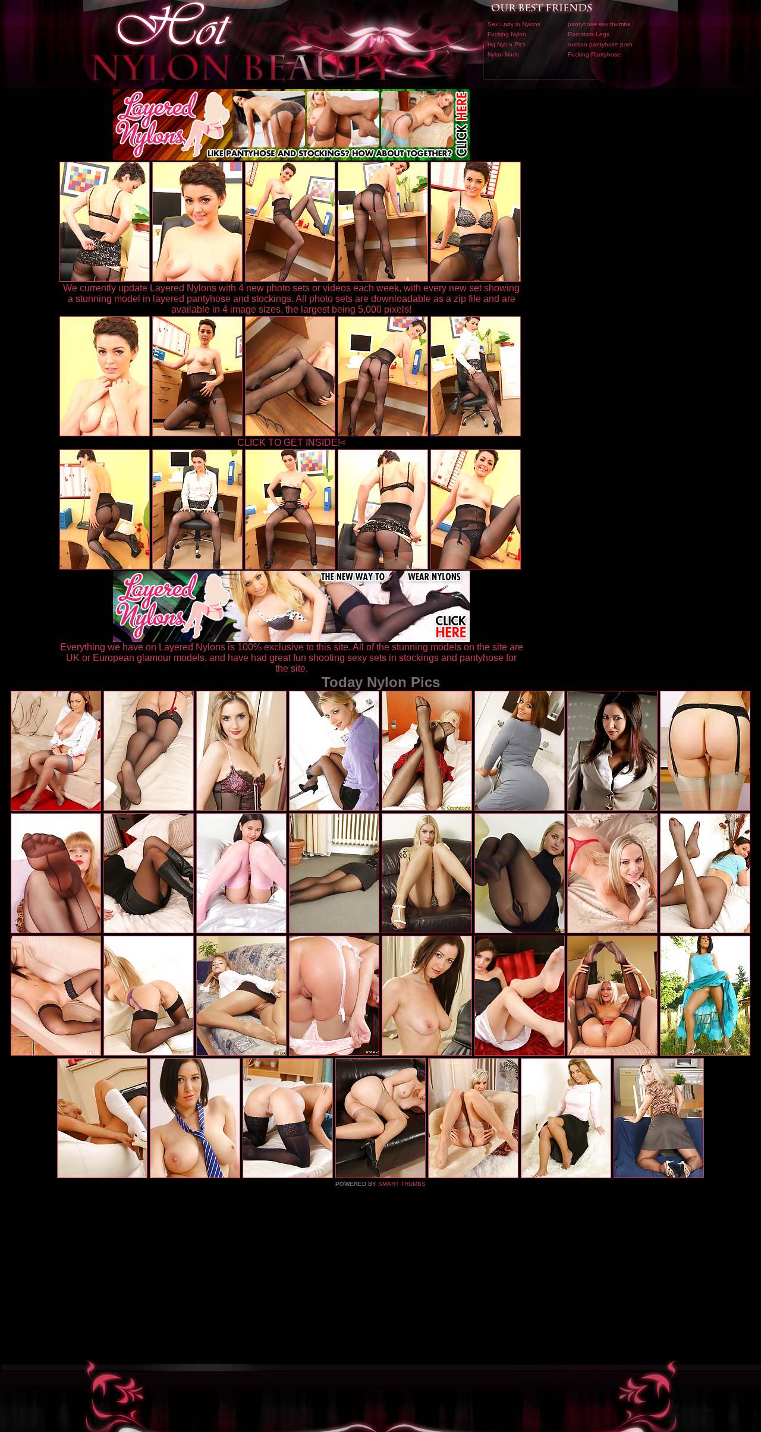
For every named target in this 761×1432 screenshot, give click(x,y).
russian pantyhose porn (600, 44)
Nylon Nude (504, 54)
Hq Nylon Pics (507, 44)
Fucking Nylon (507, 34)
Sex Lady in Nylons (514, 24)
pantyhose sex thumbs (599, 24)
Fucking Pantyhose (594, 54)
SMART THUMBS (402, 1184)
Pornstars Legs (588, 34)
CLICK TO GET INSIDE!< (291, 443)
